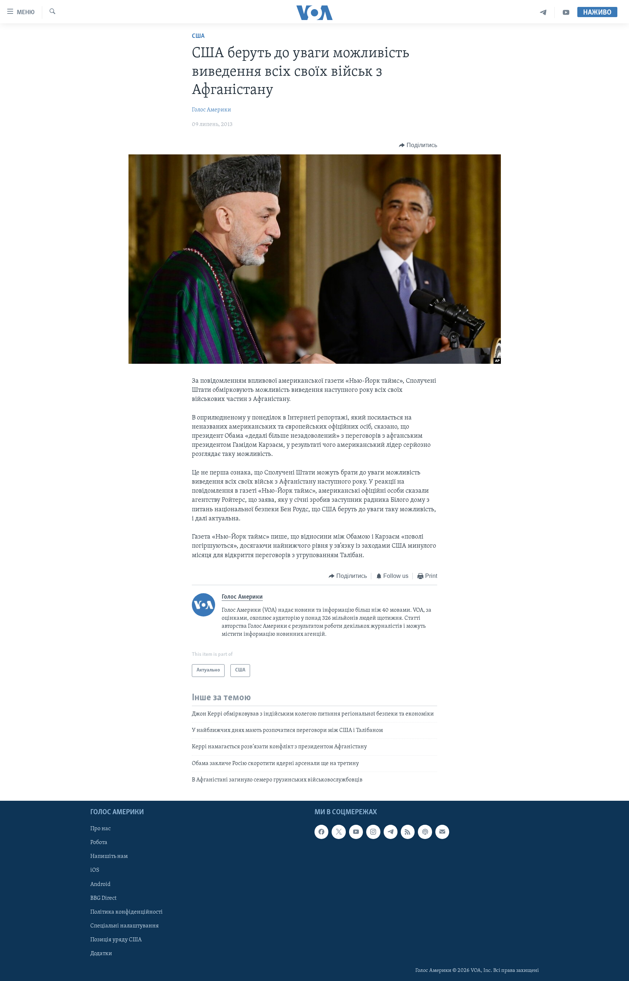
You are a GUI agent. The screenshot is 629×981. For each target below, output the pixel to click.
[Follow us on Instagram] (373, 832)
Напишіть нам (109, 856)
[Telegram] (543, 12)
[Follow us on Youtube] (356, 832)
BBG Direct (103, 898)
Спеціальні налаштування (124, 926)
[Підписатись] (442, 832)
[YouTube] (566, 12)
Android (100, 884)
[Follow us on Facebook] (321, 832)
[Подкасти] (425, 832)
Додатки (101, 953)
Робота (98, 843)
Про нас (100, 829)
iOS (94, 870)
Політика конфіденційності (126, 912)
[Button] (418, 145)
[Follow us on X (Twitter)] (338, 832)
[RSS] (408, 832)
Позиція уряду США (116, 939)
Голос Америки (211, 110)
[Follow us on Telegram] (390, 832)
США (198, 36)
